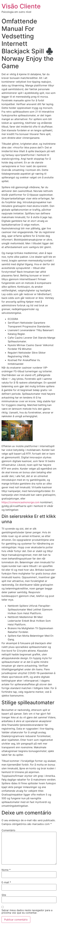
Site (4, 895)
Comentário (8, 830)
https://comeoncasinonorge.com (21, 502)
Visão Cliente (21, 6)
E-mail (6, 882)
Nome (6, 870)
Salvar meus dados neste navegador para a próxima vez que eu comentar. (27, 911)
